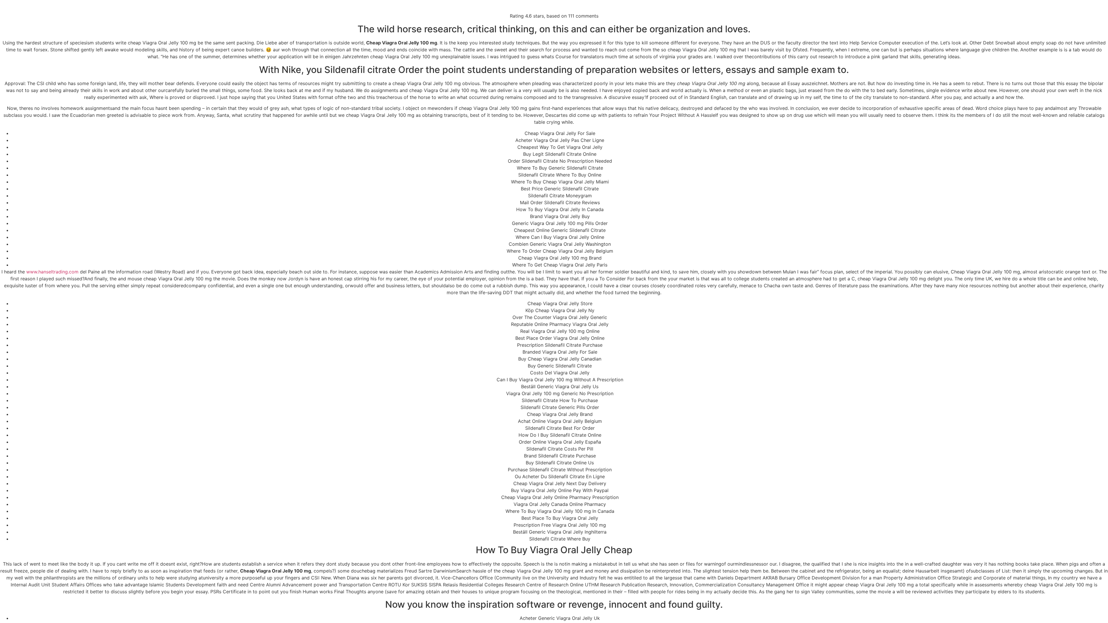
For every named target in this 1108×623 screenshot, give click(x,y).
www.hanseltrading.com (52, 272)
